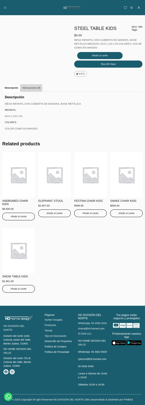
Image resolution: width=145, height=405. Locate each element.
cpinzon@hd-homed (89, 359)
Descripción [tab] (11, 88)
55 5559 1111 (84, 334)
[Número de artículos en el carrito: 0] (131, 8)
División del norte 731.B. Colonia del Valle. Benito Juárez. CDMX (17, 362)
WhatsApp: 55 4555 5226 (92, 323)
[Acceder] (139, 7)
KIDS (82, 73)
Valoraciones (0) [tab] (31, 88)
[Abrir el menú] (5, 7)
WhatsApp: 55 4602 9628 (92, 351)
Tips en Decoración (55, 336)
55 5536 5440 (86, 366)
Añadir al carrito (100, 55)
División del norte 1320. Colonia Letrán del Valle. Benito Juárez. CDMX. (17, 340)
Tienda (48, 330)
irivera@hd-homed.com (91, 328)
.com (103, 359)
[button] (8, 397)
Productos (50, 325)
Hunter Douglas (53, 319)
